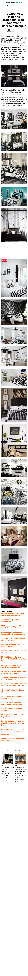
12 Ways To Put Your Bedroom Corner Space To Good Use (12, 614)
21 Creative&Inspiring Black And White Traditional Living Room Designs (13, 723)
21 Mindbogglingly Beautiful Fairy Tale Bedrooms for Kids (13, 627)
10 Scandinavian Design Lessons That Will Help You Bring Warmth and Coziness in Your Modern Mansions (20, 773)
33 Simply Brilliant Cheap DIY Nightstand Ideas (12, 716)
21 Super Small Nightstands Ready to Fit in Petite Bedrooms (13, 633)
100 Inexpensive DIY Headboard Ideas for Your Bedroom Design (13, 685)
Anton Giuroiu (15, 29)
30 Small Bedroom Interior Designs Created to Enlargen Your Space (14, 659)
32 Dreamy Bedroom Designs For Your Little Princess (13, 678)
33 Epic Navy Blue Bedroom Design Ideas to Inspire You (11, 703)
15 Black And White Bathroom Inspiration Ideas (12, 739)
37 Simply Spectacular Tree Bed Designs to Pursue (13, 639)
